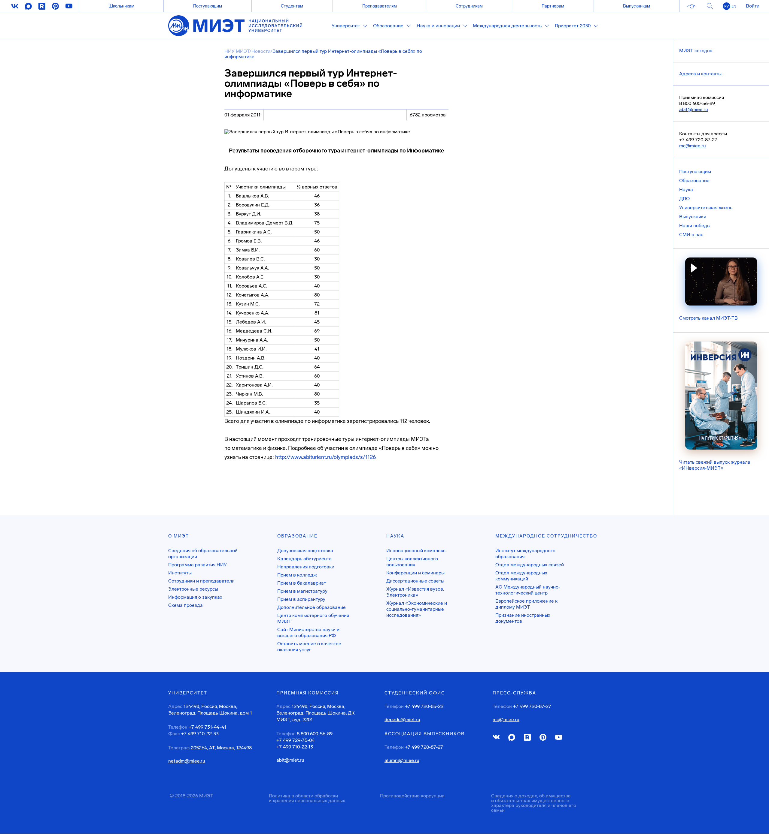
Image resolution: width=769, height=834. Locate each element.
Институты (180, 573)
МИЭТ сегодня (695, 50)
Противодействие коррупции (412, 796)
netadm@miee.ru (186, 761)
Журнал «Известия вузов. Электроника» (415, 592)
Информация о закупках (195, 597)
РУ (726, 6)
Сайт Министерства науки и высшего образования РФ (308, 632)
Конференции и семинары (415, 573)
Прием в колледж (297, 575)
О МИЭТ (178, 536)
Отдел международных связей (529, 565)
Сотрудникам (469, 6)
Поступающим (207, 6)
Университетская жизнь (705, 207)
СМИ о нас (691, 234)
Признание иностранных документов (522, 618)
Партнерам (553, 6)
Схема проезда (185, 605)
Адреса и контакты (700, 74)
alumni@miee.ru (401, 760)
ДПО (684, 198)
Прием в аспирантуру (301, 599)
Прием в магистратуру (302, 591)
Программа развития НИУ (197, 565)
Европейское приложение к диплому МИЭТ (526, 604)
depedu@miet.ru (402, 719)
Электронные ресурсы (193, 589)
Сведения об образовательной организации (203, 553)
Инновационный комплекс (415, 550)
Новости (260, 51)
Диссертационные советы (415, 581)
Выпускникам (636, 6)
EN (733, 6)
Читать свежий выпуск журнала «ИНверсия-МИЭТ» (714, 465)
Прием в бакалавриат (301, 583)
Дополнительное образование (311, 607)
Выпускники (692, 216)
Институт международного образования (525, 553)
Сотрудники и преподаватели (201, 581)
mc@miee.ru (692, 146)
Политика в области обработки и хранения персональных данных (307, 798)
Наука (686, 189)
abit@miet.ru (290, 760)
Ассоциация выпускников (424, 733)
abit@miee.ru (693, 109)
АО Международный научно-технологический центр (527, 590)
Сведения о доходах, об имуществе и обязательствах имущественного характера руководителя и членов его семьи (533, 803)
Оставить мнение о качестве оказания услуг (309, 646)
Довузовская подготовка (305, 550)
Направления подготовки (305, 567)
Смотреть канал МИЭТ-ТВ (708, 318)
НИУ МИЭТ (236, 51)
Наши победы (694, 225)
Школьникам (121, 6)
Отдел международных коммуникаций (521, 576)
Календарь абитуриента (304, 559)
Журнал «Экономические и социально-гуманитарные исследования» (416, 609)
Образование (694, 180)
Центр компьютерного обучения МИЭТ (313, 618)
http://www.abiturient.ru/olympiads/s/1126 (325, 457)
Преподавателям (379, 6)
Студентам (292, 6)
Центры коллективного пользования (412, 562)
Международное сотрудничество (546, 536)
